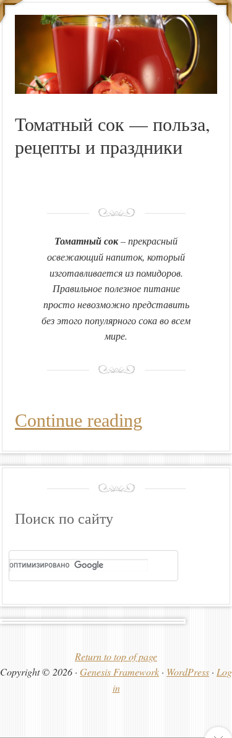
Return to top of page (116, 656)
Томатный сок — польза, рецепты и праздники (112, 135)
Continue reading (78, 420)
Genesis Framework (119, 671)
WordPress (187, 671)
